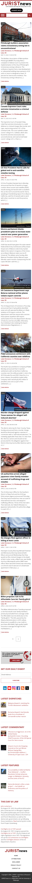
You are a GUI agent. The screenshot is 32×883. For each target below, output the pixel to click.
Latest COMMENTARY (12, 727)
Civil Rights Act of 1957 (8, 833)
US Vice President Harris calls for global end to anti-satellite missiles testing (15, 170)
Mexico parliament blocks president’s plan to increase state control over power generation (15, 232)
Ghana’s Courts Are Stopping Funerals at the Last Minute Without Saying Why (17, 748)
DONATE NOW (16, 10)
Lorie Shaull (26, 410)
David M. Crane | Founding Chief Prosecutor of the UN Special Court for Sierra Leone (19, 738)
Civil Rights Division (12, 840)
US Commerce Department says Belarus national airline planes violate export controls (15, 293)
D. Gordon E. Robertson (23, 103)
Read (15, 821)
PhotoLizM (22, 471)
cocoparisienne (20, 535)
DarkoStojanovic (20, 594)
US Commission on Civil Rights (18, 837)
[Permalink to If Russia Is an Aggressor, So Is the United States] (3, 733)
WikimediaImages (19, 287)
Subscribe (16, 680)
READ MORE (5, 81)
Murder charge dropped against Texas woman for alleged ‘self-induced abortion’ (15, 415)
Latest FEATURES (10, 765)
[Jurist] (16, 4)
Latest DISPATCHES (11, 698)
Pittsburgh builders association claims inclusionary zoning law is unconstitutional (15, 45)
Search (29, 15)
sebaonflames (20, 226)
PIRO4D (22, 165)
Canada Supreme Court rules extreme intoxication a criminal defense (15, 109)
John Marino (26, 40)
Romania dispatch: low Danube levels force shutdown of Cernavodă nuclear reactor (18, 714)
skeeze (23, 351)
